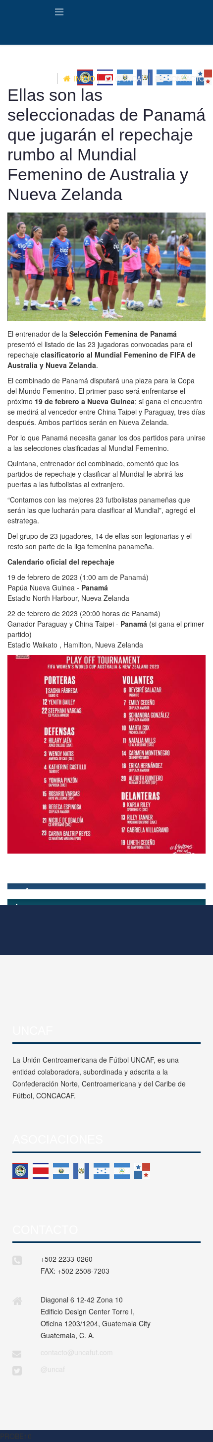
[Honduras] (101, 1171)
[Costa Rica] (41, 1171)
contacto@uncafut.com (77, 1352)
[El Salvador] (61, 1171)
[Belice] (20, 1171)
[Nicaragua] (122, 1171)
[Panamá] (142, 1171)
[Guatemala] (81, 1171)
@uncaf (53, 1369)
